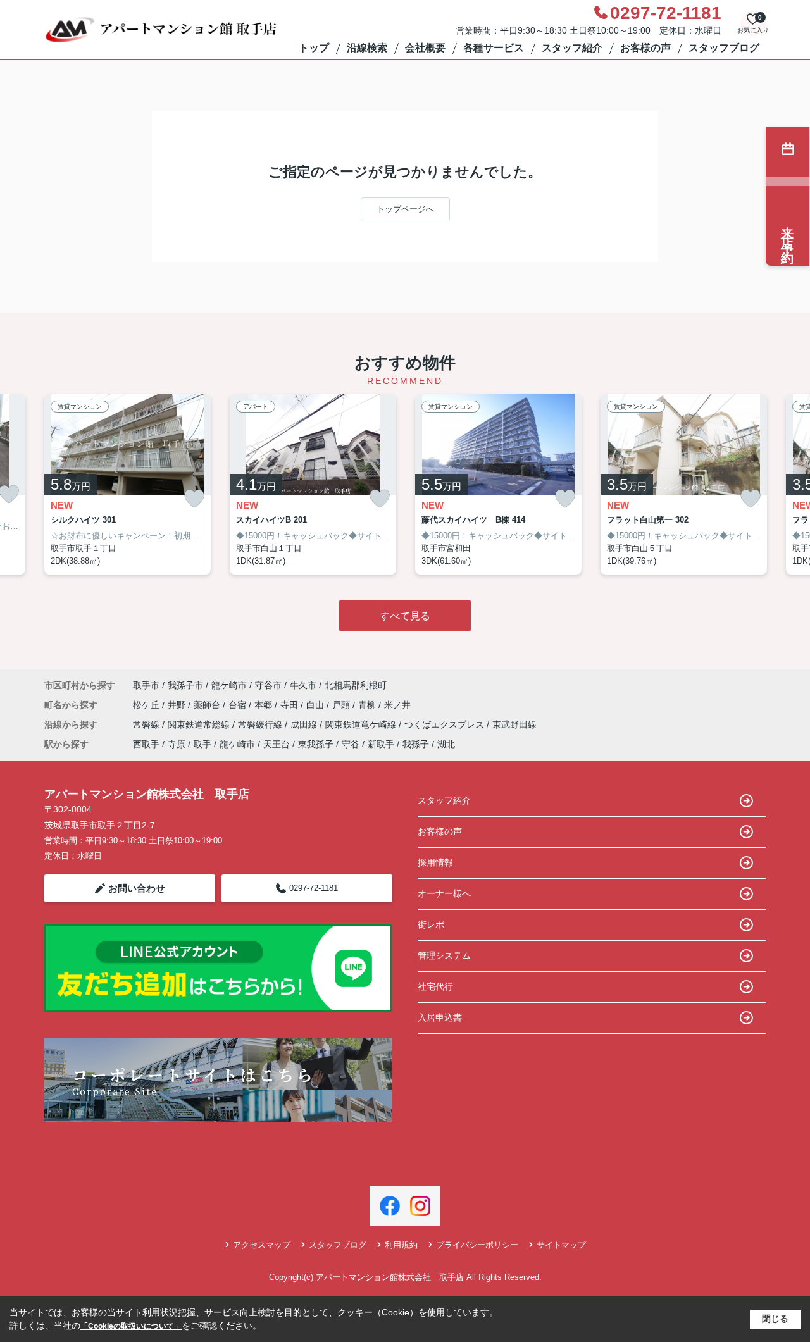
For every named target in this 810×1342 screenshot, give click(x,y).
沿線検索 (367, 47)
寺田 (290, 705)
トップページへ (405, 209)
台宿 (238, 705)
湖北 (446, 744)
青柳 (368, 705)
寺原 (176, 744)
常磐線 (147, 724)
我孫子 (415, 744)
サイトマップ (561, 1245)
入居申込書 (440, 1017)
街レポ (431, 924)
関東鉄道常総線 (200, 724)
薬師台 (208, 705)
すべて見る (405, 616)
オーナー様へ (444, 893)
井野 (178, 705)
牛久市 (303, 685)
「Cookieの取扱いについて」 (131, 1326)
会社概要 (425, 47)
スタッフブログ (723, 47)
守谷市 (268, 685)
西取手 (146, 744)
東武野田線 (514, 724)
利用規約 (401, 1245)
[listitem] (127, 484)
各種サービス (493, 47)
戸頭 (342, 705)
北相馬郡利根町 (356, 685)
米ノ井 (397, 705)
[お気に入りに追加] (194, 499)
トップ (314, 47)
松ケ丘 (147, 705)
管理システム (444, 955)
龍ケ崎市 (229, 685)
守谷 (350, 744)
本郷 (264, 705)
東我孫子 (315, 744)
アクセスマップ (261, 1245)
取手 (202, 744)
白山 (316, 705)
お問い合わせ (136, 888)
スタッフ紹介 (572, 47)
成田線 (305, 724)
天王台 (276, 744)
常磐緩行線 (261, 724)
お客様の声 (645, 47)
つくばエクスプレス (445, 724)
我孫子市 (185, 685)
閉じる (775, 1319)
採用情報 (435, 862)
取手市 (146, 685)
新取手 (381, 744)
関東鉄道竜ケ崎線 (362, 724)
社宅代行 (435, 986)
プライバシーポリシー (477, 1245)
